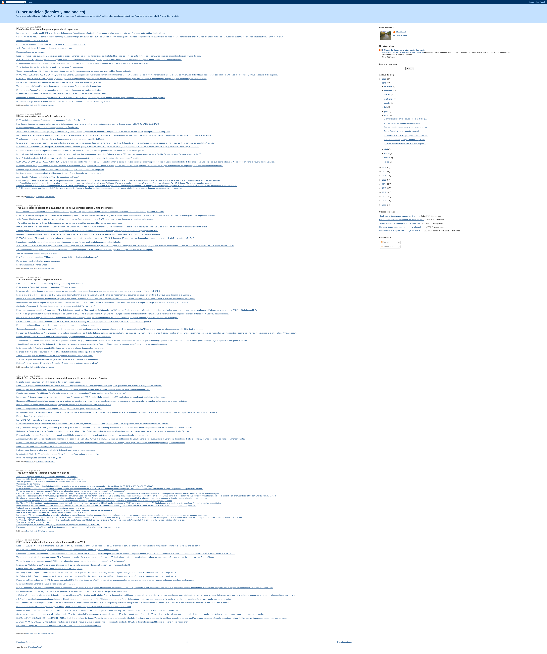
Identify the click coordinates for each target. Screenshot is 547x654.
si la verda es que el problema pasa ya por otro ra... (400, 231)
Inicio (186, 642)
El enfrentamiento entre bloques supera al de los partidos (47, 29)
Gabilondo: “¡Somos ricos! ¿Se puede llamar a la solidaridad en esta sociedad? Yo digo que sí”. (55, 306)
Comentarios (387, 247)
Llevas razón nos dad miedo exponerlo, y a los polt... (401, 227)
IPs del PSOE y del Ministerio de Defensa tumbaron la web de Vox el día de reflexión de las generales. (58, 82)
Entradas (386, 242)
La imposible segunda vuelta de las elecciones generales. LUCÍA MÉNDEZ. (47, 128)
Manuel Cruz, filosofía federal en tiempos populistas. (38, 261)
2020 (384, 79)
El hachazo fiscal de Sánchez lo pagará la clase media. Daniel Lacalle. (45, 584)
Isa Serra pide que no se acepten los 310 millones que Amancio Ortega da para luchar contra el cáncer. (59, 173)
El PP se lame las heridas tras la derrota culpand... (405, 144)
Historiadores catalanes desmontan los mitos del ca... (401, 220)
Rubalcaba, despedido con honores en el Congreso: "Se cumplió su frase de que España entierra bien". (59, 408)
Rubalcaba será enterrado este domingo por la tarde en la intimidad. (44, 446)
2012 (384, 192)
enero (386, 162)
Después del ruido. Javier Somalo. (30, 52)
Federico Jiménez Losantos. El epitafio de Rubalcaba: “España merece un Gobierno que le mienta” (57, 363)
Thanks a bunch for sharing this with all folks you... (400, 223)
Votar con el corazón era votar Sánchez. (33, 522)
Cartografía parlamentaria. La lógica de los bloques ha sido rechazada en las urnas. (50, 508)
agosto (387, 103)
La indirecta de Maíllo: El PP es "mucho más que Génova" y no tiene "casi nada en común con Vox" (57, 454)
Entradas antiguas (344, 642)
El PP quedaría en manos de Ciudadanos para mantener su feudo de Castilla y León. (51, 120)
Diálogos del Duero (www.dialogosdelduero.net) (403, 50)
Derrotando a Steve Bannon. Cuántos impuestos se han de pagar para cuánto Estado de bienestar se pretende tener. (64, 510)
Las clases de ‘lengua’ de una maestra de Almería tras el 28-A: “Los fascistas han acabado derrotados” (58, 626)
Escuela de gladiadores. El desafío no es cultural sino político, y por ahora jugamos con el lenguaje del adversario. (63, 337)
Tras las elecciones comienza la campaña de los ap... (406, 127)
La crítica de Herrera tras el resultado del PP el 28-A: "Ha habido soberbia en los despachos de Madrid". (59, 352)
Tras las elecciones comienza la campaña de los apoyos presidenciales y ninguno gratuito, (65, 208)
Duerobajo (401, 31)
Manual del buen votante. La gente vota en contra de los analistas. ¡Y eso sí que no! (51, 513)
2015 (384, 180)
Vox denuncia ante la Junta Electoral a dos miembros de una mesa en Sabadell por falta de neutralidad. (59, 86)
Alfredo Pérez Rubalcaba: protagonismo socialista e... (406, 135)
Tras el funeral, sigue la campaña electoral (39, 279)
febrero (387, 158)
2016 (384, 176)
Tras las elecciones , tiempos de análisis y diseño (42, 472)
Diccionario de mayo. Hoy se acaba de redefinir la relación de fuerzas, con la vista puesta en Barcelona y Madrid (63, 101)
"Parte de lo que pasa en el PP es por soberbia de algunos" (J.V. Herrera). (46, 477)
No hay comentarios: (47, 105)
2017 (384, 171)
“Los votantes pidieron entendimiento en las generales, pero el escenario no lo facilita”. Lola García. (57, 359)
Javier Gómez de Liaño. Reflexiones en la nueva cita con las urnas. (44, 48)
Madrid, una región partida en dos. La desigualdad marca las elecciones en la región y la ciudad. (56, 325)
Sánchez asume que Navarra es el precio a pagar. (37, 253)
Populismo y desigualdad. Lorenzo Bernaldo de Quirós (38, 458)
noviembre (388, 90)
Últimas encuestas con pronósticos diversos (40, 116)
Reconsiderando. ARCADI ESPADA (32, 41)
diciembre (388, 86)
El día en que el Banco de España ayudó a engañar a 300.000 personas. (46, 287)
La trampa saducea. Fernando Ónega (31, 265)
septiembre (389, 99)
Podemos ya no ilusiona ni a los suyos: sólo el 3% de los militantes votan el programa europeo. (55, 450)
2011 (384, 197)
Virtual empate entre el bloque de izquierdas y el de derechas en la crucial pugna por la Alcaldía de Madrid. (60, 139)
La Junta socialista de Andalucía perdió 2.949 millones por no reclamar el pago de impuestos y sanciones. (60, 348)
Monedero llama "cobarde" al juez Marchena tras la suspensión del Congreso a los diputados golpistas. (58, 90)
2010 (384, 201)
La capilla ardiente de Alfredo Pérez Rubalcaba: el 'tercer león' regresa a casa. (48, 382)
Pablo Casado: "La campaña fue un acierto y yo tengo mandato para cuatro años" (50, 283)
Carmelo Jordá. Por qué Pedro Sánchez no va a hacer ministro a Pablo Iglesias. (49, 569)
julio (386, 107)
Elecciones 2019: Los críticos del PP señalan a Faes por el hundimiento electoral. (50, 479)
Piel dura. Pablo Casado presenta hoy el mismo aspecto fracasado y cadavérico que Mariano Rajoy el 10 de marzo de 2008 (67, 550)
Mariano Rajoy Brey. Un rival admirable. (32, 416)
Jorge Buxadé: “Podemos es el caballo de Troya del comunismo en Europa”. (47, 177)
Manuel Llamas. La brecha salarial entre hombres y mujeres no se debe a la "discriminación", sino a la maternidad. (63, 405)
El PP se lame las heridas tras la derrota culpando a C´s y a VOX (50, 542)
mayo (386, 116)
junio (386, 111)
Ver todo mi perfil (400, 35)
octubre (387, 95)
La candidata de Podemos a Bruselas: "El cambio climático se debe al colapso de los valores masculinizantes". (62, 94)
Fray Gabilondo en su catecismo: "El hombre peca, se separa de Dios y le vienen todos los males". (57, 257)
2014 (384, 184)
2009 (384, 205)
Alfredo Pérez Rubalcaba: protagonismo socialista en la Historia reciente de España (61, 378)
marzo (387, 153)
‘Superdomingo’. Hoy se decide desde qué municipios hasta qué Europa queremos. (50, 67)
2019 (384, 83)
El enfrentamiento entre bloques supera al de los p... (405, 119)
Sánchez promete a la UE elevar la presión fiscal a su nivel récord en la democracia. (51, 481)
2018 (384, 167)
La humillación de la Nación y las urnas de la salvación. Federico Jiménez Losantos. (51, 44)
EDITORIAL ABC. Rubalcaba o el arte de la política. (37, 420)
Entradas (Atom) (35, 647)
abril (386, 149)
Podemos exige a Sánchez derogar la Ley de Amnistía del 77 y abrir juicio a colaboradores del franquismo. (60, 169)
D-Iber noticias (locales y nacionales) (50, 12)
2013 (384, 188)
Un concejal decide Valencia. (28, 484)
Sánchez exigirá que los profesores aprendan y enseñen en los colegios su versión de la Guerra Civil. (58, 525)
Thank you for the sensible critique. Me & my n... (399, 216)
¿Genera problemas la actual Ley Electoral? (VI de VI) (403, 52)
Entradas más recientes (26, 642)
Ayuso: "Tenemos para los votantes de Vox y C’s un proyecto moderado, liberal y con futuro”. (54, 356)
